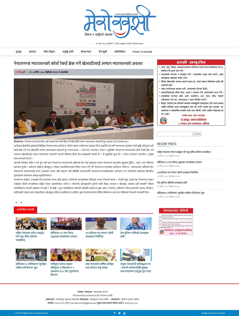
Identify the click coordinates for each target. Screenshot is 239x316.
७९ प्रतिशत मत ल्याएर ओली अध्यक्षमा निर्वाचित (99, 235)
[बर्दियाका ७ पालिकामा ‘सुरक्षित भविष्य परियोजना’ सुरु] (31, 255)
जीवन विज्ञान (49, 52)
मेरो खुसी (103, 52)
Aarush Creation (218, 313)
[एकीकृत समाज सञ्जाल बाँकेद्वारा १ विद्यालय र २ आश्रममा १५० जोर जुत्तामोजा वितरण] (66, 255)
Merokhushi (42, 313)
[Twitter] (119, 313)
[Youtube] (124, 313)
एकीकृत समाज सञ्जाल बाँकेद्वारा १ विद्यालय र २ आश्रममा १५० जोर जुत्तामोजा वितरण (65, 269)
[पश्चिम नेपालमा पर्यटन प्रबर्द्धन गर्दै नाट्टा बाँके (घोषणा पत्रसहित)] (31, 223)
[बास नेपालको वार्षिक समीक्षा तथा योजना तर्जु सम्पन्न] (101, 255)
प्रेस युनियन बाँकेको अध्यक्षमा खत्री (134, 235)
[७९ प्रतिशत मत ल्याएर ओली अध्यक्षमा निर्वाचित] (101, 223)
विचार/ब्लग (86, 52)
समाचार (32, 52)
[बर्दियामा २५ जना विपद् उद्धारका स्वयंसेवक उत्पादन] (66, 223)
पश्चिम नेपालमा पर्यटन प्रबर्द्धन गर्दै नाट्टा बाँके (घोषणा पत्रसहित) (30, 237)
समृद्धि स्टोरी (67, 52)
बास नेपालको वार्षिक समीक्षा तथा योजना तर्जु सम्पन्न (100, 266)
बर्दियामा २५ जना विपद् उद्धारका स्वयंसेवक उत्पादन (64, 235)
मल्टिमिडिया (119, 52)
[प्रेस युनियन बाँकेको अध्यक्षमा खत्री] (135, 223)
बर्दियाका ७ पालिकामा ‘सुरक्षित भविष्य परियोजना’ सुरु (31, 266)
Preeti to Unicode (142, 52)
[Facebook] (114, 313)
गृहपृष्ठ (18, 52)
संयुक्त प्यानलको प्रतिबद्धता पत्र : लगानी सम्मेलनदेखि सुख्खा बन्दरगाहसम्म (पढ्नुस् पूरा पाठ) (135, 268)
